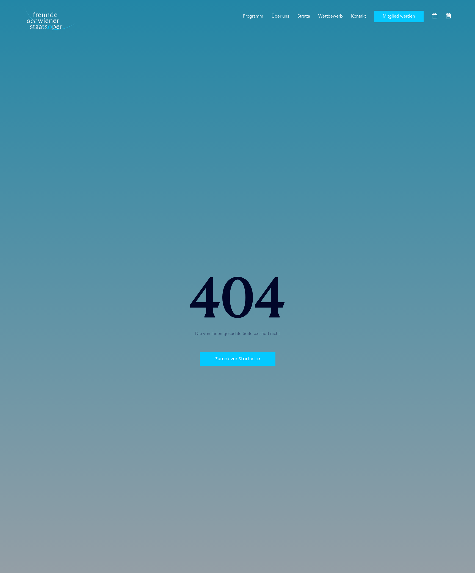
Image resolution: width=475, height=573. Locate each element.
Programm (253, 16)
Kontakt (358, 16)
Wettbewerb (330, 16)
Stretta (303, 16)
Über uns (280, 16)
